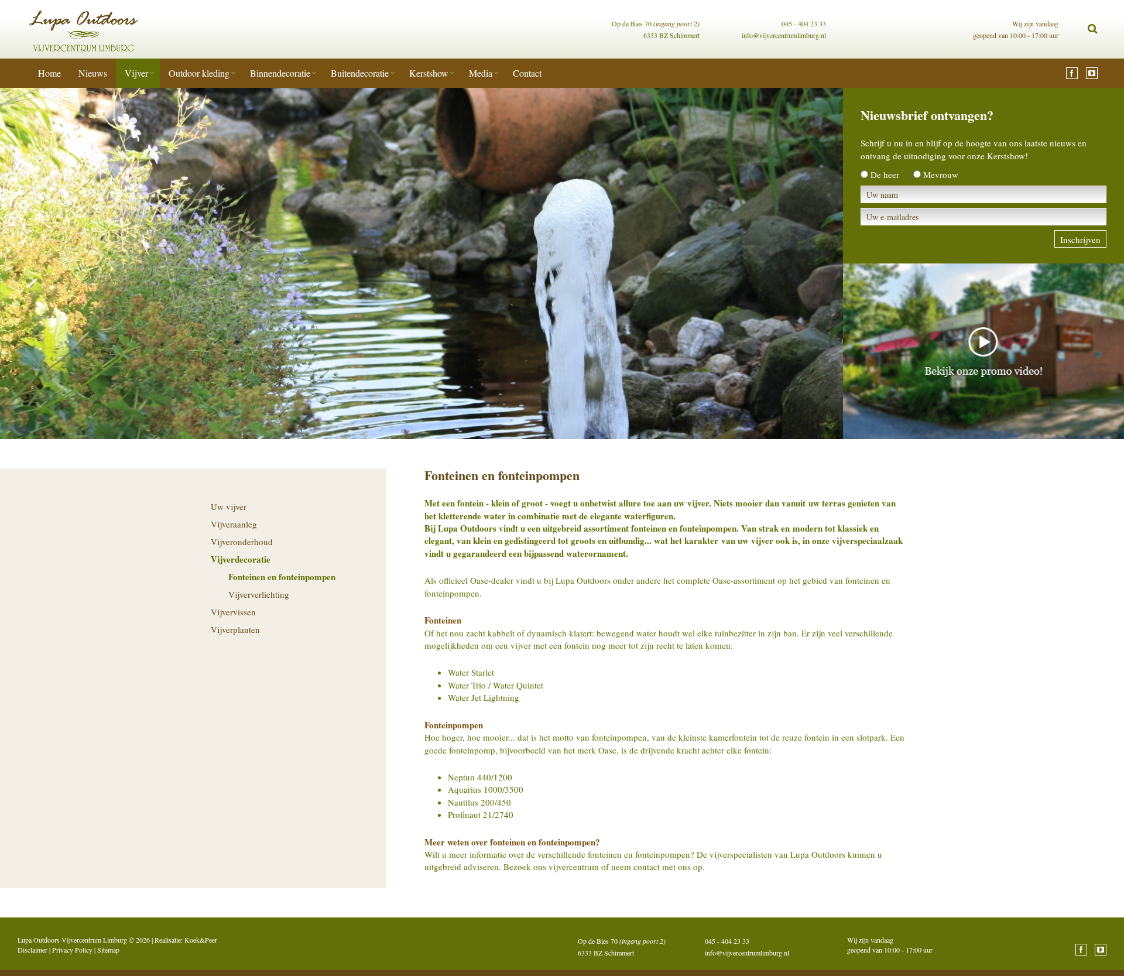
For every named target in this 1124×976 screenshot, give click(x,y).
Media (480, 73)
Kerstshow (428, 73)
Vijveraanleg (234, 524)
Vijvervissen (233, 612)
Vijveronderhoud (242, 541)
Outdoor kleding (199, 73)
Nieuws (92, 73)
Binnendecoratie (280, 73)
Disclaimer (32, 949)
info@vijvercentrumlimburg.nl (784, 35)
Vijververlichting (258, 594)
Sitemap (108, 949)
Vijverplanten (235, 629)
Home (49, 73)
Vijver (136, 73)
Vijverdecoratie (240, 559)
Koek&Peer (200, 939)
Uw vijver (228, 506)
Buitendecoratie (360, 73)
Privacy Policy (72, 949)
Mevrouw (940, 174)
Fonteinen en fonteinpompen (281, 576)
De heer (885, 174)
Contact (527, 73)
